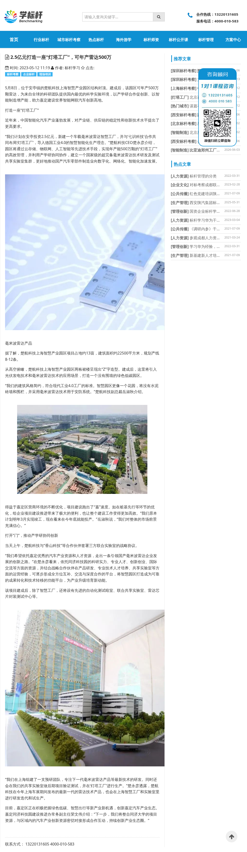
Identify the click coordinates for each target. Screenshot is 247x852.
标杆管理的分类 (194, 176)
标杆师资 (151, 39)
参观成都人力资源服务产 (201, 237)
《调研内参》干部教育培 (201, 229)
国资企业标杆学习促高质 (201, 211)
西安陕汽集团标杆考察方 (201, 202)
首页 (14, 39)
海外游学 (123, 39)
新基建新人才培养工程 (199, 255)
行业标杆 (41, 39)
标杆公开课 (178, 39)
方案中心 (233, 39)
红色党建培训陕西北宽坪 (201, 193)
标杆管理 (206, 39)
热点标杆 (96, 39)
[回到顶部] (231, 836)
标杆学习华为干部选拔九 (201, 220)
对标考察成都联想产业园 (201, 184)
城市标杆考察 (69, 39)
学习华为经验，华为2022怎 (204, 246)
